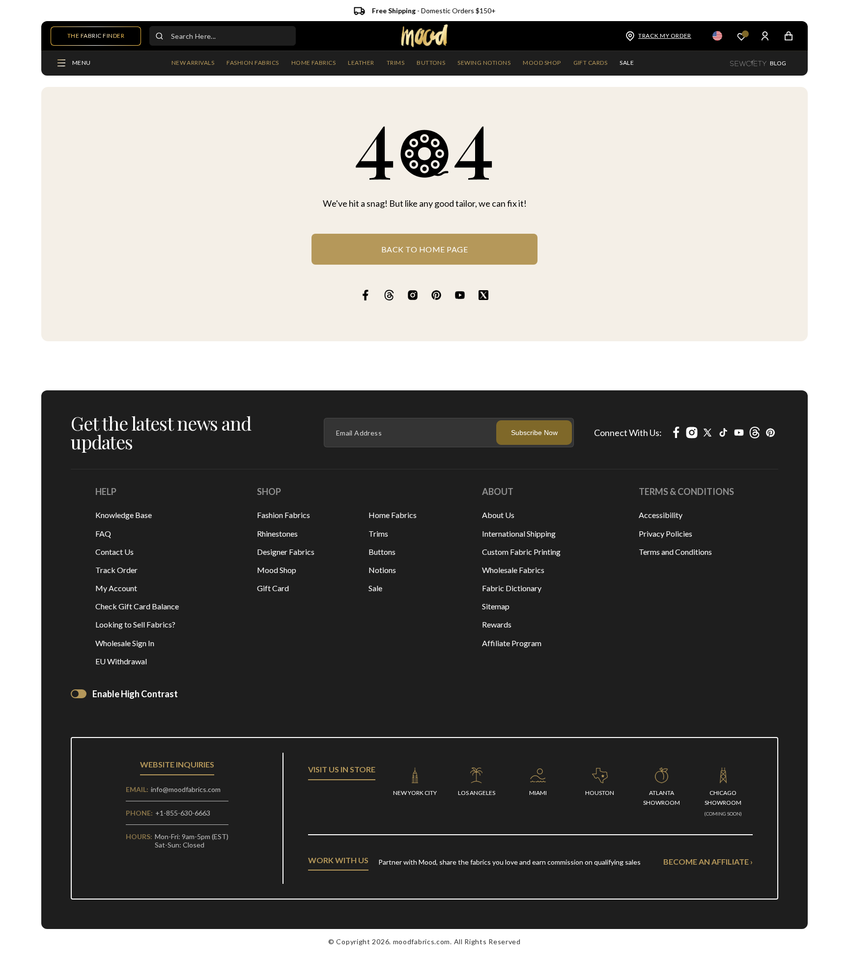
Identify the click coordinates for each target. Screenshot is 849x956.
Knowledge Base (123, 514)
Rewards (496, 624)
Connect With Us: (628, 432)
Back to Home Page (424, 249)
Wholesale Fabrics (513, 569)
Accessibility (660, 514)
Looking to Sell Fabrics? (135, 624)
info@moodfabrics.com (186, 789)
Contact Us (114, 551)
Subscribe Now (534, 433)
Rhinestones (277, 533)
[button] (252, 63)
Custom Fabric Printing (521, 551)
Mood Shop (276, 569)
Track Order (116, 569)
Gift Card (273, 588)
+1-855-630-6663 (182, 813)
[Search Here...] (159, 36)
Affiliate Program (511, 643)
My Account (116, 588)
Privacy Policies (665, 533)
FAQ (103, 533)
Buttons (382, 551)
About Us (498, 514)
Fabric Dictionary (511, 588)
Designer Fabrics (285, 551)
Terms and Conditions (675, 551)
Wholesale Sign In (124, 643)
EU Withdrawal (121, 661)
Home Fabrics (392, 514)
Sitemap (495, 606)
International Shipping (519, 533)
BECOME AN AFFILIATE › (708, 861)
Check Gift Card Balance (137, 606)
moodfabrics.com (422, 941)
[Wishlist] (741, 36)
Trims (378, 533)
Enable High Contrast (135, 693)
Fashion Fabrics (283, 514)
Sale (375, 588)
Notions (382, 569)
